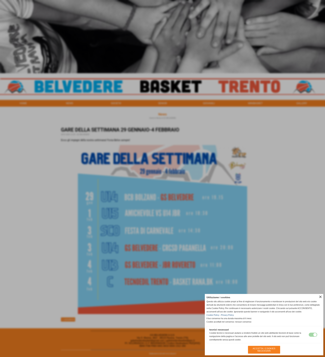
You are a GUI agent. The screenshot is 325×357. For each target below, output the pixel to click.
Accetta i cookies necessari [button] (264, 349)
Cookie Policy (213, 315)
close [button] (320, 297)
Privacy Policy (227, 315)
